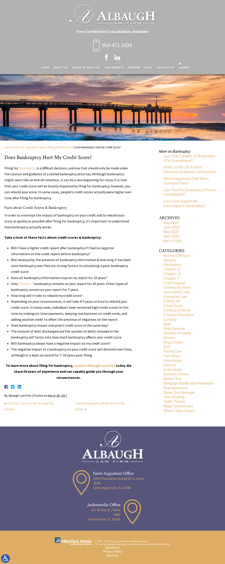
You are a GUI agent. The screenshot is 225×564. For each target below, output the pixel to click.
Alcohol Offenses (176, 256)
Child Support (174, 283)
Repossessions (175, 388)
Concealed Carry (176, 292)
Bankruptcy (65, 147)
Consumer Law (175, 297)
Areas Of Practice (86, 68)
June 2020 (171, 227)
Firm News (171, 356)
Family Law (172, 351)
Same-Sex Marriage (179, 392)
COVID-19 (171, 301)
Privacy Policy (112, 551)
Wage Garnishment (178, 406)
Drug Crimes (173, 342)
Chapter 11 (172, 269)
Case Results (114, 68)
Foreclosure (172, 360)
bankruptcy (27, 168)
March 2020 (172, 241)
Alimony (169, 260)
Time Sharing (173, 397)
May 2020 (171, 232)
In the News (172, 370)
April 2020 (171, 236)
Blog (148, 68)
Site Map (112, 555)
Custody (169, 319)
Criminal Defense (177, 310)
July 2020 (171, 223)
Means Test (172, 379)
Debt (167, 324)
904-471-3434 (117, 45)
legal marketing (128, 544)
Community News (177, 287)
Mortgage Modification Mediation (188, 383)
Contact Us (165, 68)
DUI (166, 347)
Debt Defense (174, 329)
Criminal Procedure (178, 315)
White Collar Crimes (179, 411)
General (169, 365)
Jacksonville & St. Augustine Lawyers (25, 147)
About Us (61, 68)
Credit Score (173, 306)
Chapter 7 (26, 283)
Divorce (169, 338)
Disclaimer (112, 547)
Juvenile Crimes (176, 374)
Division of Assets (177, 333)
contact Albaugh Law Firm (94, 365)
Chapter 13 (172, 274)
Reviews (134, 68)
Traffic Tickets (174, 401)
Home (45, 68)
